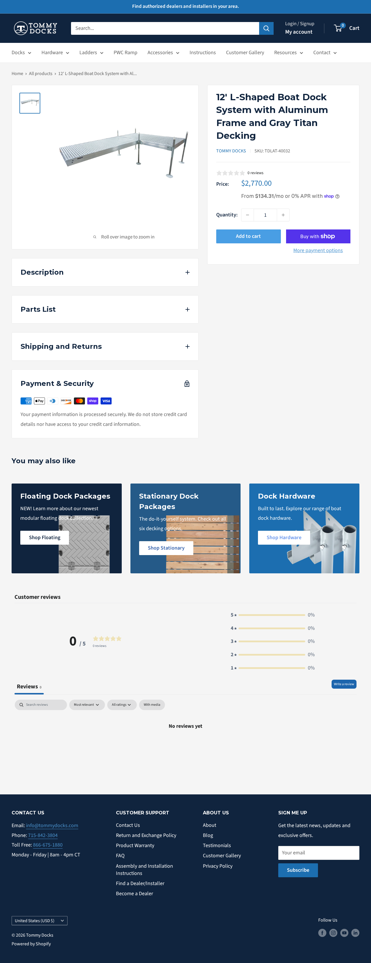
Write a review (344, 684)
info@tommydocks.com (52, 825)
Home (17, 73)
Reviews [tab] (29, 686)
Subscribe (298, 870)
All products (40, 73)
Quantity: (227, 214)
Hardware (52, 52)
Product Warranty (135, 845)
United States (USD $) (34, 921)
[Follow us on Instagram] (333, 933)
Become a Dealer (134, 893)
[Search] (266, 28)
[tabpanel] (185, 745)
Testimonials (217, 845)
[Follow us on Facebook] (322, 933)
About (209, 825)
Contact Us (128, 825)
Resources (285, 52)
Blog (208, 835)
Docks (18, 52)
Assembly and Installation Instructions (144, 869)
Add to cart (248, 236)
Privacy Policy (217, 866)
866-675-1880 (48, 845)
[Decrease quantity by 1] (247, 215)
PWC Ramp (125, 52)
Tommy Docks (231, 151)
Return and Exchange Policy (146, 835)
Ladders (88, 52)
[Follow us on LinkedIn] (355, 933)
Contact (321, 52)
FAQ (120, 855)
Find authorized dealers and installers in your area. (185, 6)
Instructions (203, 52)
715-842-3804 (43, 835)
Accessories (160, 52)
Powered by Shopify (31, 944)
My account (298, 32)
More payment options (318, 250)
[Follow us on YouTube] (344, 933)
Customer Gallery (245, 52)
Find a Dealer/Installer (140, 883)
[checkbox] (152, 705)
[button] (273, 615)
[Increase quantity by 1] (283, 215)
